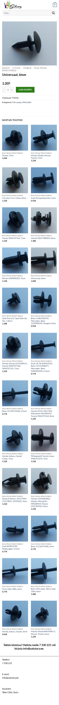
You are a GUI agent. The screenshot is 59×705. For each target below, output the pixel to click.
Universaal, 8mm (38, 278)
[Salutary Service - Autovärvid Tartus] (16, 5)
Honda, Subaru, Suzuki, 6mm (14, 631)
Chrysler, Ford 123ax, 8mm (14, 198)
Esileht (6, 68)
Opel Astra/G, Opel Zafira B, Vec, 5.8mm (14, 319)
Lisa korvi (25, 89)
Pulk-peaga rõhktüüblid (21, 102)
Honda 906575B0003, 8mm (43, 238)
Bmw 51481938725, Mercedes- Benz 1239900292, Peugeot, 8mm (43, 320)
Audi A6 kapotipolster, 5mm (43, 198)
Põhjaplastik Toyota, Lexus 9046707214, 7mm (42, 457)
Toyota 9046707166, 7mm (13, 238)
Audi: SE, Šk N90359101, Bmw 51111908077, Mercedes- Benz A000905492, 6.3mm (42, 367)
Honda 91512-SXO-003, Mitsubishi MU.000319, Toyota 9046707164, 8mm (42, 413)
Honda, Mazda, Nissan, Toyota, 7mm (41, 156)
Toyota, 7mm (8, 155)
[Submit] (53, 13)
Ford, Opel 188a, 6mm (12, 589)
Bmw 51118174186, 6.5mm (14, 411)
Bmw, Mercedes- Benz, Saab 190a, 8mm (43, 590)
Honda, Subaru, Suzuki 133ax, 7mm (12, 457)
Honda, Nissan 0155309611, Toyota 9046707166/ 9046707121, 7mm (14, 366)
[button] (55, 5)
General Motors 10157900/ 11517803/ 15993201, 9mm (14, 500)
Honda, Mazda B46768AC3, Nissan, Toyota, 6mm (43, 632)
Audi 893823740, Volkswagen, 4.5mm (11, 547)
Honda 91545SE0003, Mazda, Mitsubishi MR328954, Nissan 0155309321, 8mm (40, 502)
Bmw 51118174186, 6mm (42, 546)
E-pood (16, 68)
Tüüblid (27, 68)
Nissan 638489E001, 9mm (13, 278)
